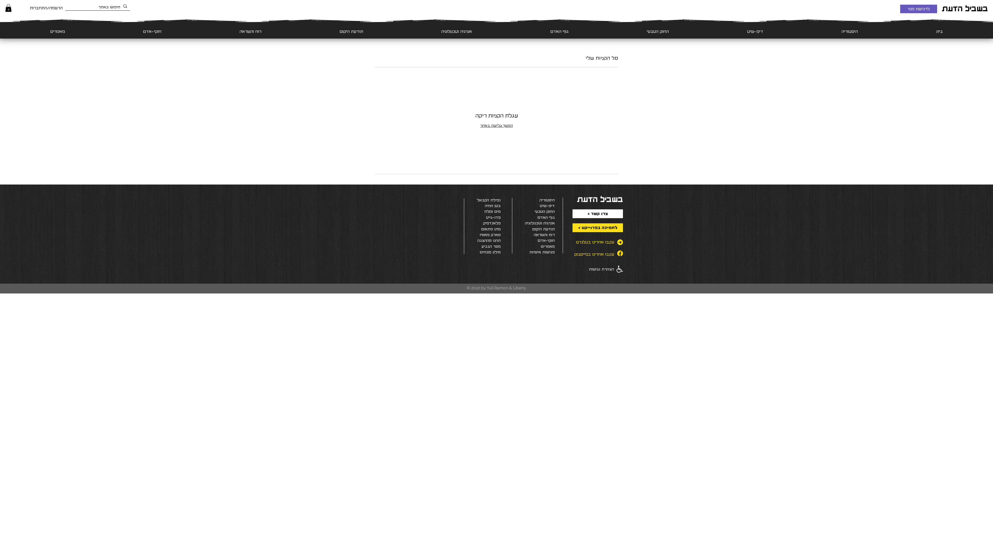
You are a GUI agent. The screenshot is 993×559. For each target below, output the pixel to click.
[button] (8, 8)
